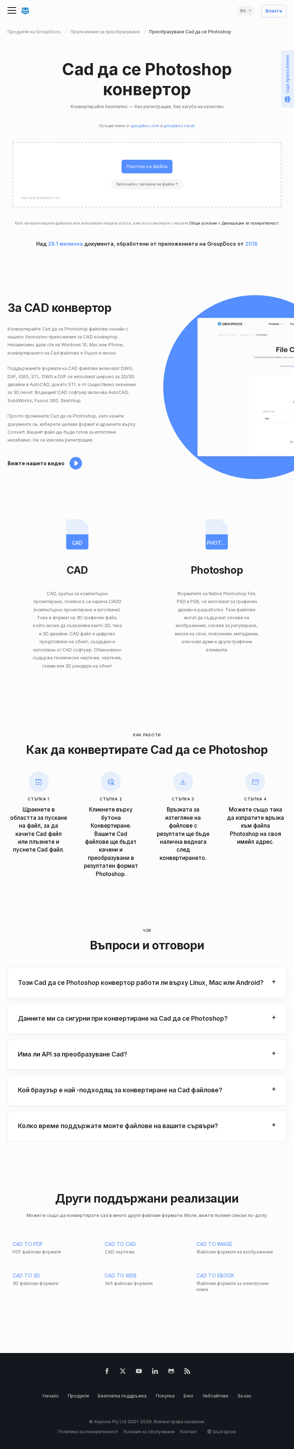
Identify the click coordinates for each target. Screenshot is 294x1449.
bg (243, 11)
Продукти (78, 1396)
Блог (189, 1396)
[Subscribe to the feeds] (187, 1372)
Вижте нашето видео (36, 463)
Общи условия (203, 223)
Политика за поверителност (88, 1431)
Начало (51, 1396)
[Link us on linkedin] (155, 1372)
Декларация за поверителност (250, 223)
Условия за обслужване (149, 1431)
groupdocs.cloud (179, 126)
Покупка (165, 1396)
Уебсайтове (215, 1396)
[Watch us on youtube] (139, 1372)
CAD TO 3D (26, 1275)
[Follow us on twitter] (123, 1372)
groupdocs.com (145, 126)
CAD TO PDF (28, 1244)
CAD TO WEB (121, 1275)
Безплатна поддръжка (122, 1396)
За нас (244, 1396)
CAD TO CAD (120, 1244)
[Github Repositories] (171, 1372)
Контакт (188, 1431)
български (224, 1431)
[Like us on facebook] (107, 1372)
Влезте (274, 11)
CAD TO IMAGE (214, 1244)
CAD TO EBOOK (215, 1275)
